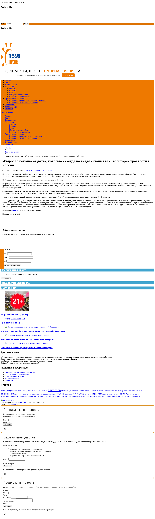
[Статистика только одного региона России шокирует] (26, 344)
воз (89, 391)
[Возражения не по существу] (17, 310)
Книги (11, 93)
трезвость (63, 396)
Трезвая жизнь (7, 112)
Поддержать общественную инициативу (26, 449)
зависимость (140, 391)
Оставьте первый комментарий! (39, 171)
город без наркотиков (112, 391)
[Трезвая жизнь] (7, 400)
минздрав (78, 393)
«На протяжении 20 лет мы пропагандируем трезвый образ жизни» (33, 331)
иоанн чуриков (23, 394)
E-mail (5, 257)
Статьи (7, 83)
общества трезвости (108, 394)
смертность (36, 396)
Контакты (9, 109)
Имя (4, 253)
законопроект (7, 394)
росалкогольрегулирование (10, 396)
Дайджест (11, 391)
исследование (34, 394)
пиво (117, 394)
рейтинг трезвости (133, 394)
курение (61, 393)
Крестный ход (19, 391)
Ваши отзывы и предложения (17, 374)
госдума (122, 391)
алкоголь (54, 390)
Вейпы (3, 391)
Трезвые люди (11, 85)
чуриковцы (136, 396)
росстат (30, 396)
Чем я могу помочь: (11, 445)
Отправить (7, 424)
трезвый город (81, 396)
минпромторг (88, 394)
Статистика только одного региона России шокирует (27, 348)
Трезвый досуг (11, 107)
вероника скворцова (80, 391)
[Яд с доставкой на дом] (15, 319)
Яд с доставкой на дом (12, 323)
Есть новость (6, 278)
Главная (8, 81)
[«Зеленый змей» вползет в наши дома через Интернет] (27, 335)
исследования (45, 394)
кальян (53, 394)
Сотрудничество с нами (14, 376)
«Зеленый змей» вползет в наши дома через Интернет (27, 339)
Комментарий (7, 250)
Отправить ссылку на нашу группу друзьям (27, 456)
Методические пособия (18, 95)
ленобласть (69, 394)
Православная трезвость (15, 99)
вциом (93, 391)
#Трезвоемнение (12, 378)
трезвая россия (54, 396)
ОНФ (38, 391)
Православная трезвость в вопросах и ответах (27, 101)
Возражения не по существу (14, 314)
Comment (6, 422)
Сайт (4, 261)
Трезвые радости (12, 152)
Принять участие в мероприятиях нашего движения (30, 451)
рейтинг (123, 394)
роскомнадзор (23, 396)
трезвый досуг (90, 396)
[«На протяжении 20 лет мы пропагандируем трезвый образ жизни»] (32, 327)
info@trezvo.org (12, 404)
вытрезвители (99, 391)
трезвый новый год (101, 396)
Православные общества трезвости (23, 103)
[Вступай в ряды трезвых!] (40, 77)
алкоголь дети (66, 391)
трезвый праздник (114, 396)
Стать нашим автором (18, 454)
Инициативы (10, 105)
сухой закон (44, 396)
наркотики (97, 394)
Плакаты (12, 91)
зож (15, 394)
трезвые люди (72, 396)
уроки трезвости (126, 396)
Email (5, 420)
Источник (7, 497)
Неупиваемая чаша (30, 391)
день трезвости (130, 391)
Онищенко (44, 391)
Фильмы (12, 89)
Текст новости (9, 502)
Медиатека (9, 87)
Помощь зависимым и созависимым (20, 372)
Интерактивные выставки (19, 97)
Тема (5, 495)
